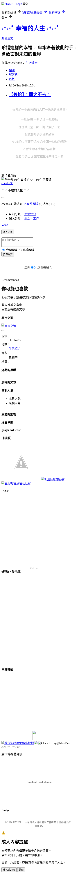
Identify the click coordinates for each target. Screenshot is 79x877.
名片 (12, 79)
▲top (4, 224)
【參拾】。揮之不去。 (30, 94)
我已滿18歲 (9, 869)
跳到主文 (7, 38)
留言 (36, 203)
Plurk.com (34, 568)
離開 (21, 869)
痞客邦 (28, 203)
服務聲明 (39, 826)
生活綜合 (31, 63)
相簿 (12, 70)
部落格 (13, 74)
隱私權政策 (65, 822)
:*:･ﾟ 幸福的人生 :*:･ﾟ (30, 28)
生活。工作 (31, 218)
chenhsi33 (7, 183)
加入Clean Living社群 (11, 746)
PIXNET (17, 822)
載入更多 (7, 232)
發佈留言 (7, 254)
